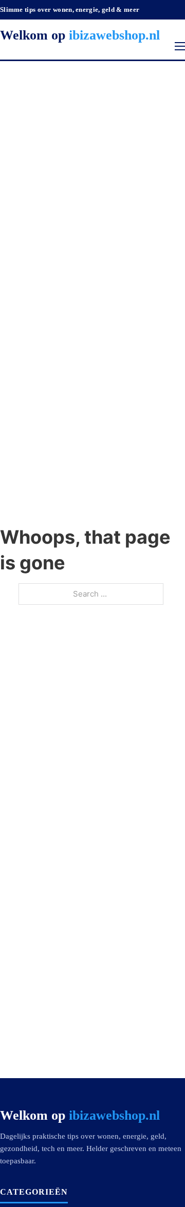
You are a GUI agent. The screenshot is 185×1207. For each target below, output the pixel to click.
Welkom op (80, 35)
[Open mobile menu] (180, 46)
